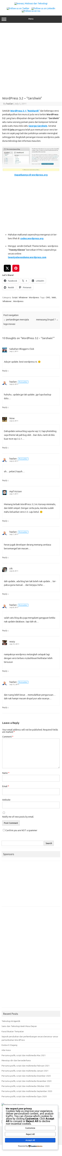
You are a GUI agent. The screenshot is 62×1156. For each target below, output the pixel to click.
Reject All (30, 1134)
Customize (30, 1128)
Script (15, 297)
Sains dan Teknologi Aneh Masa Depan (19, 1026)
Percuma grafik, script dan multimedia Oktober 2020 (25, 1086)
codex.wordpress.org (31, 238)
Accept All (30, 1140)
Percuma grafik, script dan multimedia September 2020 (27, 1091)
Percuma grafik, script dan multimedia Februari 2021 (25, 1066)
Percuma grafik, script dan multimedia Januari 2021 (25, 1071)
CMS (48, 297)
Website (6, 800)
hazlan (9, 103)
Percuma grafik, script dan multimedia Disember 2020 (26, 1076)
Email (5, 786)
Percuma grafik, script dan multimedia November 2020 (26, 1081)
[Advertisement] (31, 58)
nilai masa (6, 1050)
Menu (30, 19)
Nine (12, 418)
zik (11, 568)
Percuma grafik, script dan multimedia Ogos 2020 (24, 1096)
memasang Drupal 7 (47, 319)
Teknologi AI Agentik (11, 1021)
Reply (4, 371)
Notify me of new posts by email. (18, 816)
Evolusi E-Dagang (9, 1045)
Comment (7, 736)
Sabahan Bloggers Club (21, 348)
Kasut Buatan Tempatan (13, 1031)
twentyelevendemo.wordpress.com (27, 257)
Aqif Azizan (15, 491)
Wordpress (34, 297)
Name (5, 773)
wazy (12, 641)
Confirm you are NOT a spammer (21, 830)
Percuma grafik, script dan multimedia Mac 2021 (24, 1055)
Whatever (23, 297)
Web (54, 297)
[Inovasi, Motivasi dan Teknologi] (30, 3)
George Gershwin (38, 126)
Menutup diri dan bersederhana (16, 1060)
